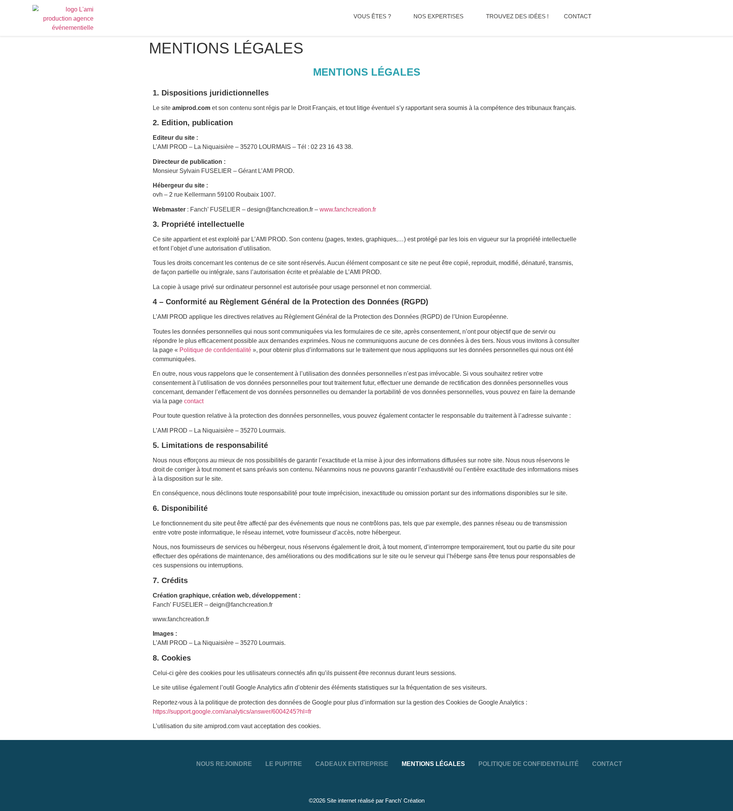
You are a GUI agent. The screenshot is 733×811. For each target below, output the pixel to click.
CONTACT (607, 764)
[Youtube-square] (43, 757)
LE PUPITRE (283, 764)
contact (193, 401)
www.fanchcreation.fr (348, 209)
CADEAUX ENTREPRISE (351, 764)
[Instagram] (66, 757)
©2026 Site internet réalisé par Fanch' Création (367, 800)
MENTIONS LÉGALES (433, 764)
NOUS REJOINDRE (224, 764)
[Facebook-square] (21, 757)
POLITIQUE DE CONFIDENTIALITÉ (528, 764)
